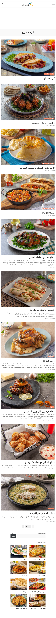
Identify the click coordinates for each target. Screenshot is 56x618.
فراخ (43, 125)
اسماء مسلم (51, 356)
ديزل (52, 407)
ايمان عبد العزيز (46, 208)
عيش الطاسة (24, 592)
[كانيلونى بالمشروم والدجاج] (28, 289)
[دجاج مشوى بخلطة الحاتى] (28, 237)
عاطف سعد (51, 457)
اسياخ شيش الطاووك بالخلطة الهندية (38, 592)
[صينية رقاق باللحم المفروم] (18, 600)
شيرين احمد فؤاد (46, 163)
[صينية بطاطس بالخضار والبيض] (37, 551)
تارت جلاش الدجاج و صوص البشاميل (37, 167)
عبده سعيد (47, 118)
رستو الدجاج (49, 360)
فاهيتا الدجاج (48, 212)
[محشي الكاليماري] (18, 551)
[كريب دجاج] (28, 58)
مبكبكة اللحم (24, 575)
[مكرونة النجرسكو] (37, 567)
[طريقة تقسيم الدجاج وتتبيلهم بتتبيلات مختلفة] (37, 600)
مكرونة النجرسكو (42, 575)
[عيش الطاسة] (18, 584)
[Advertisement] (28, 17)
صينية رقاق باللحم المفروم (21, 608)
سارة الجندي (51, 305)
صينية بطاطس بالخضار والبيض (39, 559)
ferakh (46, 125)
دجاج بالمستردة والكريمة (42, 513)
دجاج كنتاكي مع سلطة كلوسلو (40, 462)
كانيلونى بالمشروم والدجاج (41, 309)
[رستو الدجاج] (28, 340)
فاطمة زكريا (47, 73)
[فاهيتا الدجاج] (28, 192)
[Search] (3, 4)
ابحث (13, 536)
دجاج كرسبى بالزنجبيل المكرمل (39, 411)
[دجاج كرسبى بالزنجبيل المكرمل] (28, 391)
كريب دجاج (49, 78)
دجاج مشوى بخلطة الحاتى (42, 257)
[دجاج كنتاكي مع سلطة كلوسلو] (28, 442)
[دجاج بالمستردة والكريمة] (28, 492)
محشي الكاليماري (23, 559)
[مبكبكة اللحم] (18, 567)
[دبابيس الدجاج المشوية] (28, 102)
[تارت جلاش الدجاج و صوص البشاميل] (28, 147)
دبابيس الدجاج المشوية (43, 122)
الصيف (52, 73)
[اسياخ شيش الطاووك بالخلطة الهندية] (37, 584)
